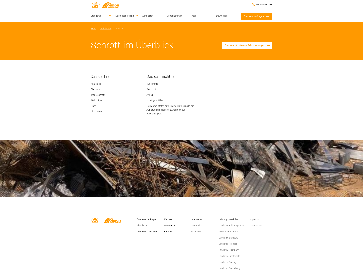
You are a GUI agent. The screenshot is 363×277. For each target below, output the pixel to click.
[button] (101, 16)
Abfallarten (147, 15)
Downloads (221, 15)
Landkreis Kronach (228, 243)
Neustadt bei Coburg (229, 231)
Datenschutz (256, 225)
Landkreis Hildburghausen (232, 225)
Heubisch (196, 231)
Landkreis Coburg (227, 262)
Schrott (120, 28)
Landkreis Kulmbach (229, 250)
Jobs (193, 15)
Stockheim (196, 225)
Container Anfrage (146, 219)
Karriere (168, 219)
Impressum (255, 219)
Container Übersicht (147, 231)
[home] (95, 5)
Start (93, 28)
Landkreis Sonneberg (229, 268)
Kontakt (168, 231)
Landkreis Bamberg (228, 237)
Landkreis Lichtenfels (229, 256)
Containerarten (174, 15)
